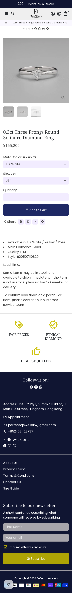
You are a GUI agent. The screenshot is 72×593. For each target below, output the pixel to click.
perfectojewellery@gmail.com (30, 425)
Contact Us (12, 482)
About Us (10, 463)
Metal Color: (19, 157)
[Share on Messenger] (47, 28)
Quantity (10, 190)
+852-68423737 (18, 431)
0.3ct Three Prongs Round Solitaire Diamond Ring (40, 22)
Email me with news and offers (27, 547)
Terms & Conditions (18, 475)
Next (65, 70)
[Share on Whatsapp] (39, 28)
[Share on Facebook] (35, 28)
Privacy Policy (14, 469)
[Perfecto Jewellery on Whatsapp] (40, 387)
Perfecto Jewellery (47, 578)
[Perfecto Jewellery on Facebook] (31, 387)
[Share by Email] (43, 28)
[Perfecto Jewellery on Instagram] (36, 387)
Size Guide (11, 488)
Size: (9, 173)
